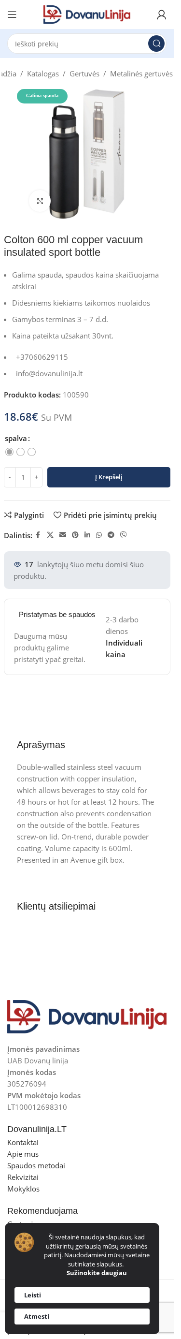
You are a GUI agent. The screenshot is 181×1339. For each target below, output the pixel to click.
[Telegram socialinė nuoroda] (111, 535)
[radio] (9, 452)
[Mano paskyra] (161, 14)
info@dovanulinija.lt (49, 373)
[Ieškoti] (156, 43)
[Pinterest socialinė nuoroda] (75, 535)
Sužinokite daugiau (97, 1272)
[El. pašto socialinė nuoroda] (62, 535)
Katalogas (43, 73)
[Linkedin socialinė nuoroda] (87, 535)
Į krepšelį (109, 476)
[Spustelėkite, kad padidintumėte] (40, 201)
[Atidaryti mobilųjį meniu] (12, 14)
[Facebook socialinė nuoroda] (38, 535)
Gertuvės (84, 73)
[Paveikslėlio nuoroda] (87, 1016)
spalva (16, 438)
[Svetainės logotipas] (86, 13)
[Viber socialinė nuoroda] (123, 535)
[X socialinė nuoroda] (50, 535)
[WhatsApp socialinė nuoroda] (99, 535)
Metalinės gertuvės (141, 73)
